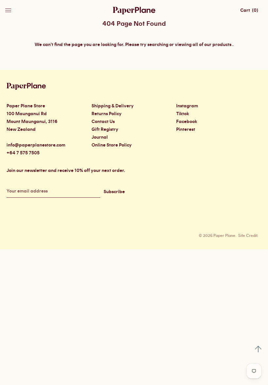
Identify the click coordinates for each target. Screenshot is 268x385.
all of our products (212, 44)
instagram (187, 106)
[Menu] (9, 8)
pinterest (185, 129)
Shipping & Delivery (113, 106)
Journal (100, 137)
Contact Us (103, 121)
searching (157, 44)
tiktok (182, 114)
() (249, 10)
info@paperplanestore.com (36, 145)
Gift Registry (105, 129)
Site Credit (247, 236)
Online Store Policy (112, 145)
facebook (186, 121)
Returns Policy (107, 114)
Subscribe (114, 192)
